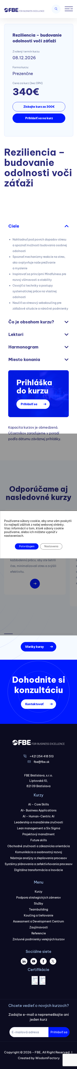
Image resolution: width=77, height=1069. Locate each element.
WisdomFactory (47, 1058)
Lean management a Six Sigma (38, 828)
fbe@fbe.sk (41, 762)
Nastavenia (51, 546)
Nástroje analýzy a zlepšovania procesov (38, 858)
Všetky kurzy (34, 647)
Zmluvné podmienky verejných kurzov (39, 939)
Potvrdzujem (26, 546)
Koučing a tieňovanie (38, 915)
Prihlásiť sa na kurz (39, 118)
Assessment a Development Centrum (38, 921)
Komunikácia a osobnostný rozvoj (38, 852)
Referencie (38, 933)
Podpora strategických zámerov (38, 897)
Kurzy (38, 891)
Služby (38, 903)
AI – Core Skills (38, 804)
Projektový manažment (38, 834)
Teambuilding (38, 909)
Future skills (38, 840)
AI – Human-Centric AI (38, 816)
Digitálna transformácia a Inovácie (38, 870)
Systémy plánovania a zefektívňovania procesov (38, 864)
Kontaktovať (34, 704)
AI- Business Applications (38, 810)
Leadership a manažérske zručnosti (38, 822)
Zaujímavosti (38, 927)
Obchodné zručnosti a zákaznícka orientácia (38, 846)
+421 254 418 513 (42, 756)
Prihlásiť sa (29, 404)
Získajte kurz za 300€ (38, 107)
